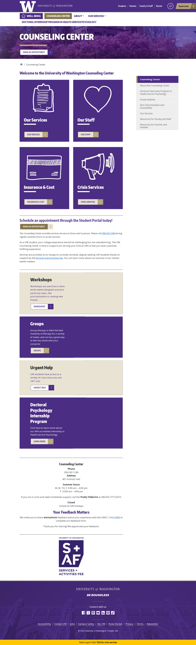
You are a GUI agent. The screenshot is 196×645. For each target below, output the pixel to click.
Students (122, 6)
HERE (117, 517)
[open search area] (170, 6)
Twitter (88, 613)
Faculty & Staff (146, 6)
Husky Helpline (147, 99)
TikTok (113, 613)
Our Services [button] (96, 16)
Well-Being (34, 16)
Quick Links (184, 6)
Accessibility (44, 623)
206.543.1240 (108, 233)
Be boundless (98, 595)
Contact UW (60, 623)
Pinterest (108, 613)
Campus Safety (86, 623)
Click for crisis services (98, 642)
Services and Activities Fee (49, 258)
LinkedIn (103, 613)
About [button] (78, 16)
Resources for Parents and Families (153, 126)
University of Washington (28, 6)
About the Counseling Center (154, 85)
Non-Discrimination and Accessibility (152, 106)
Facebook (83, 613)
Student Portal (90, 220)
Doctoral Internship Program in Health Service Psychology (59, 22)
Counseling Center (58, 16)
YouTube (98, 613)
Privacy (129, 623)
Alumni (159, 6)
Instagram (93, 613)
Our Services (146, 113)
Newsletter (152, 623)
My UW (101, 623)
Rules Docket (115, 623)
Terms (140, 623)
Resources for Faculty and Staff (156, 119)
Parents (132, 6)
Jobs (72, 623)
